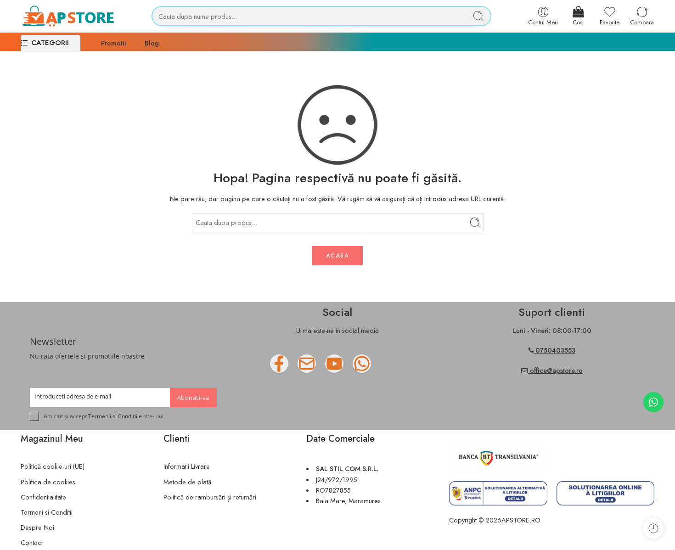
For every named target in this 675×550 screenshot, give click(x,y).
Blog (152, 43)
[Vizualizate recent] (653, 528)
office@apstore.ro (555, 370)
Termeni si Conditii (47, 512)
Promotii (113, 43)
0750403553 (555, 350)
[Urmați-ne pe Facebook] (297, 367)
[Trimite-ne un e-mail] (325, 367)
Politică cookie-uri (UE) (52, 466)
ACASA (337, 256)
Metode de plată (187, 482)
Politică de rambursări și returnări (209, 497)
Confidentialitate (43, 497)
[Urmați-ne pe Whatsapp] (380, 367)
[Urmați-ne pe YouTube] (352, 367)
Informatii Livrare (186, 466)
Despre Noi (37, 527)
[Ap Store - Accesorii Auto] (68, 16)
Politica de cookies (48, 482)
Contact (32, 542)
